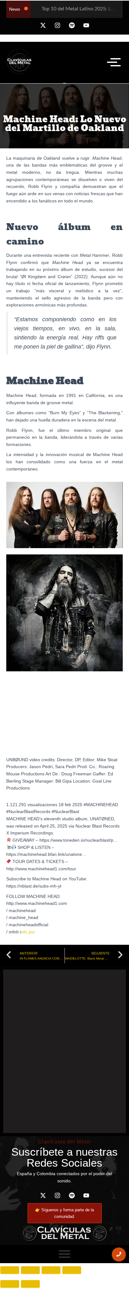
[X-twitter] (43, 25)
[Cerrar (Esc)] (71, 1270)
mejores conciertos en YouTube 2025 (42, 979)
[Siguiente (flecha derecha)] (30, 1284)
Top (96, 979)
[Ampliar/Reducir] (9, 1270)
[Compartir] (51, 1270)
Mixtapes (83, 979)
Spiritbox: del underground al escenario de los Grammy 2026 (36, 1087)
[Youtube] (86, 25)
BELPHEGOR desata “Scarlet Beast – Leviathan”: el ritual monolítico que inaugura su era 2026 (37, 1055)
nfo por (28, 931)
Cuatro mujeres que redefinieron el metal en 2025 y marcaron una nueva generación (98, 1113)
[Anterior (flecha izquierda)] (9, 1284)
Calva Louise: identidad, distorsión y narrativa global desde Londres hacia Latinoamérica (99, 1059)
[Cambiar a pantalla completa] (30, 1270)
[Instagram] (57, 25)
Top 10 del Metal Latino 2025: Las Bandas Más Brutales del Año (66, 989)
